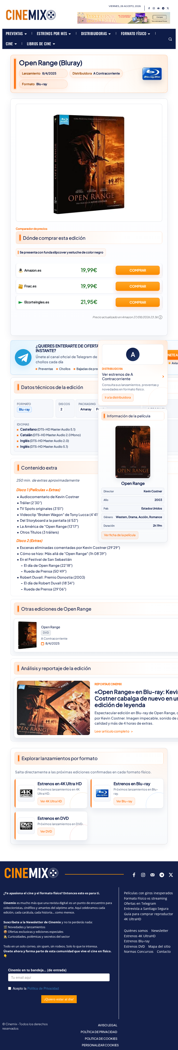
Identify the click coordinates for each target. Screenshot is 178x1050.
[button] (170, 39)
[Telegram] (163, 8)
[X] (167, 8)
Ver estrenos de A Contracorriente (117, 376)
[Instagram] (154, 8)
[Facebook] (149, 8)
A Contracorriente (106, 73)
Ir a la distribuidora (118, 397)
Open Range (133, 483)
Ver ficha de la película (120, 535)
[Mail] (158, 8)
